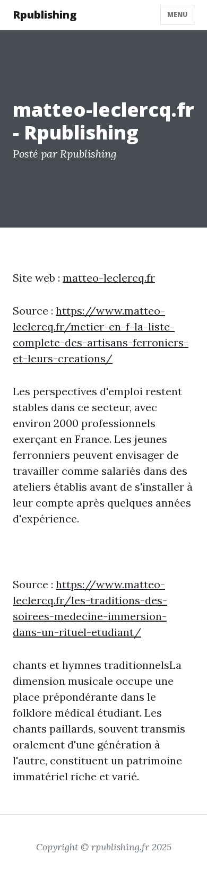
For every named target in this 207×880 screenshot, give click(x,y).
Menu (177, 14)
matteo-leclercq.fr (109, 277)
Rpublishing (44, 14)
